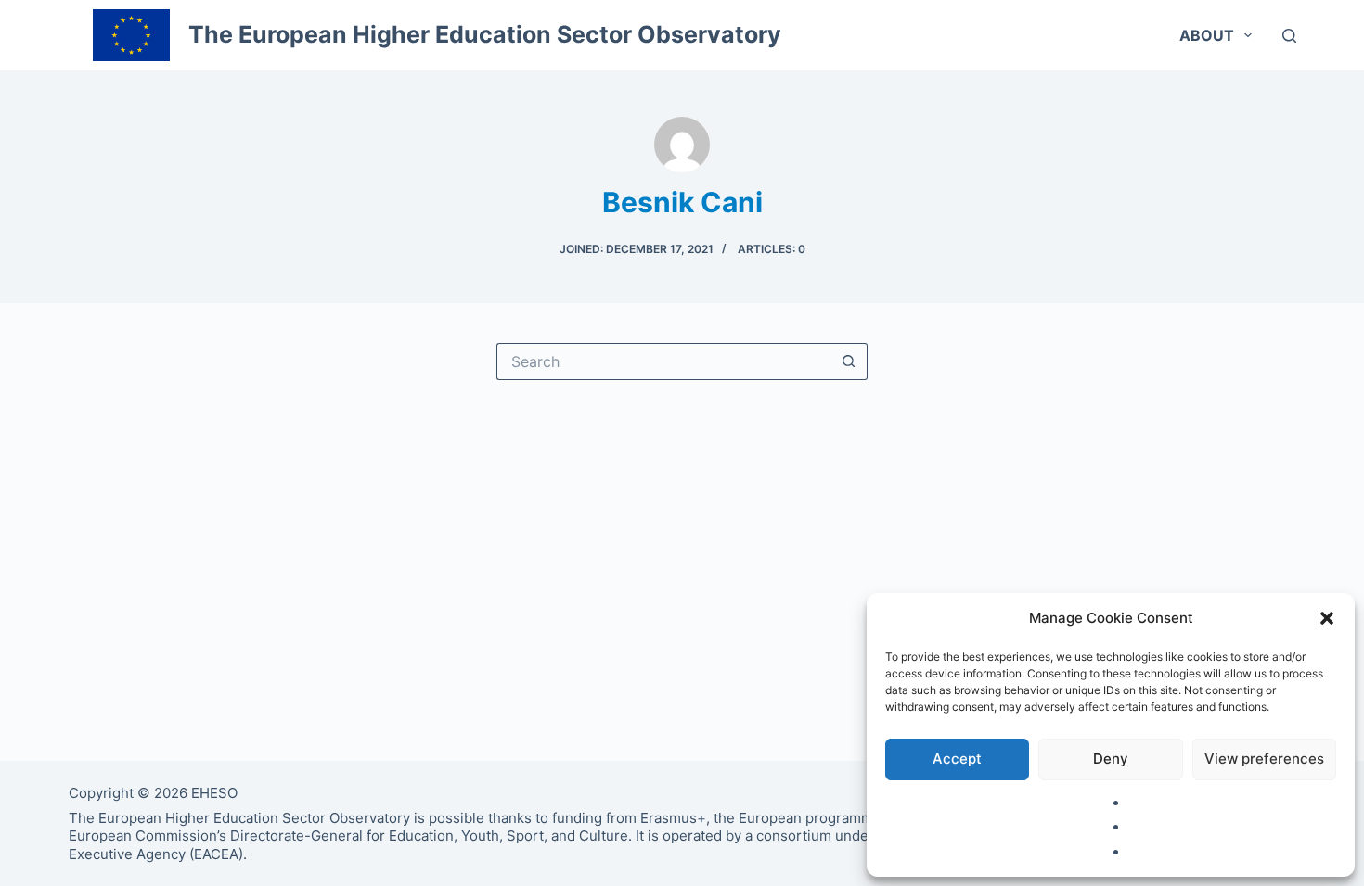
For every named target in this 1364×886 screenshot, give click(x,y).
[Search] (1289, 36)
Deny (1110, 758)
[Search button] (849, 361)
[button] (1327, 618)
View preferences (1264, 758)
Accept (957, 758)
